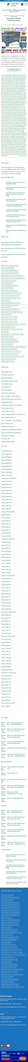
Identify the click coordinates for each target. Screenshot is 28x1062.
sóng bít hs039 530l (19, 102)
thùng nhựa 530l (11, 80)
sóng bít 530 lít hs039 (17, 139)
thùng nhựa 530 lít (21, 91)
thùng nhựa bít (12, 151)
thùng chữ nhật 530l (9, 102)
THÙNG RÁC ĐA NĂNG (7, 381)
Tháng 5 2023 (5, 557)
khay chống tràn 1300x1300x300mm (10, 273)
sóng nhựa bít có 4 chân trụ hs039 (15, 96)
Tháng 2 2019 (5, 700)
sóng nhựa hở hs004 (6, 942)
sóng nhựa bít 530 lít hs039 (11, 110)
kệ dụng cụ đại (13, 280)
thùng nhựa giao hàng (6, 962)
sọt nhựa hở (4, 954)
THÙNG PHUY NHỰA (7, 435)
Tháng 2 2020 (5, 663)
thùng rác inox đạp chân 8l (7, 344)
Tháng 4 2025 (5, 499)
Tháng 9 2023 (5, 545)
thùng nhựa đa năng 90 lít (7, 977)
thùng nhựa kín (17, 146)
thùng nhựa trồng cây (18, 974)
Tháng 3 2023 (5, 563)
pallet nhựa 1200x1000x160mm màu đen (11, 303)
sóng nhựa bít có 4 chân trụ (10, 91)
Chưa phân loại (5, 375)
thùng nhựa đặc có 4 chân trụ (8, 329)
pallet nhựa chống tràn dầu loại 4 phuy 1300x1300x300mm (10, 306)
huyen (21, 24)
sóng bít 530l (19, 151)
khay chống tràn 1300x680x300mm (10, 270)
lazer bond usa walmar (7, 242)
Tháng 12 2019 (5, 669)
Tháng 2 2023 (5, 566)
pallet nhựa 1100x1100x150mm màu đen (11, 920)
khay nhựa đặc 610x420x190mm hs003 (10, 905)
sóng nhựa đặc (12, 136)
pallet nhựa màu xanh (6, 927)
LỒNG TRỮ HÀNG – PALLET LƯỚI (10, 420)
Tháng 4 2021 (5, 624)
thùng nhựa (9, 99)
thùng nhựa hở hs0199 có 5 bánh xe (9, 972)
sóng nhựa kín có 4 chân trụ (7, 86)
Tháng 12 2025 (5, 475)
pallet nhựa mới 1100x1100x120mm (10, 930)
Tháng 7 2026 (5, 454)
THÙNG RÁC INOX (6, 411)
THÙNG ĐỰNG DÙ (6, 408)
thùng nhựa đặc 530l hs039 (7, 105)
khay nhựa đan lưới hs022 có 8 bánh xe (10, 902)
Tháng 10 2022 (5, 578)
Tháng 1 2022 (5, 606)
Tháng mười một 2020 (7, 636)
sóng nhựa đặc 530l (20, 136)
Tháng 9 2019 (5, 679)
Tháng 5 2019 (5, 691)
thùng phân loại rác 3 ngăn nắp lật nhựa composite (12, 334)
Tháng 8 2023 (5, 548)
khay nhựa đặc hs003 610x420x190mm (10, 910)
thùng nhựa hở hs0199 (18, 969)
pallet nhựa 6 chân (6, 300)
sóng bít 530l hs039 (9, 128)
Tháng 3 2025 (5, 502)
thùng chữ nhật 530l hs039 (7, 78)
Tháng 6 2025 (5, 493)
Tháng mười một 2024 (7, 511)
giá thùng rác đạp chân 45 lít (8, 268)
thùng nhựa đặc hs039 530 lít (7, 93)
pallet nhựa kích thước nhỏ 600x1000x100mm (12, 312)
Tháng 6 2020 (5, 651)
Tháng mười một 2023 (7, 539)
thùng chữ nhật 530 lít (13, 115)
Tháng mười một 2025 (7, 478)
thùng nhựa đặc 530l (10, 130)
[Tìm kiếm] (22, 4)
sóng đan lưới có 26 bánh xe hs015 (9, 947)
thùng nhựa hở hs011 (6, 969)
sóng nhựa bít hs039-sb (13, 147)
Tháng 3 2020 (5, 660)
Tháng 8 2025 (5, 487)
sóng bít (4, 94)
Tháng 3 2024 (5, 530)
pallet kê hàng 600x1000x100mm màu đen (11, 298)
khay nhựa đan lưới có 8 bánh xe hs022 (10, 897)
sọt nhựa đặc (14, 125)
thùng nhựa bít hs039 (22, 120)
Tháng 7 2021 (5, 618)
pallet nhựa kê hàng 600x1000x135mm (10, 309)
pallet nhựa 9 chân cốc (6, 917)
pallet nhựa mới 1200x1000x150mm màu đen (12, 932)
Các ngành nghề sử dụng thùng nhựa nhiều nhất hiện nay (16, 200)
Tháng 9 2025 (5, 484)
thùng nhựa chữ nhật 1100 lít (8, 957)
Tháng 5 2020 (5, 654)
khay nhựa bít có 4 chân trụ (19, 122)
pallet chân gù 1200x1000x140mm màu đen (11, 293)
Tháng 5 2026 (5, 460)
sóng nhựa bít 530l (10, 123)
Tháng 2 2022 (5, 603)
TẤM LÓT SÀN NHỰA (7, 417)
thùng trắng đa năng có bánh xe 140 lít (10, 984)
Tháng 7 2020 (5, 648)
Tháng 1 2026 (5, 472)
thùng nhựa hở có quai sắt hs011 (9, 967)
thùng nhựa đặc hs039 (19, 104)
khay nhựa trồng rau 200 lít (8, 895)
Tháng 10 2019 (5, 675)
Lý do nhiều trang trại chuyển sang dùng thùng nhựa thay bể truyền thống (15, 194)
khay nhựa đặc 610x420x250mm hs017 (10, 907)
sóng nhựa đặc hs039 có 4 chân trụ (11, 81)
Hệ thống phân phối (14, 1056)
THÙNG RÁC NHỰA (6, 393)
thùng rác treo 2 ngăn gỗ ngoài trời (9, 349)
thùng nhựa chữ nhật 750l (20, 954)
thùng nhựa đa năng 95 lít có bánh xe (10, 979)
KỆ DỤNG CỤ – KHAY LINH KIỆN (10, 429)
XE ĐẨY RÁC (4, 387)
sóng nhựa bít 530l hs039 (14, 97)
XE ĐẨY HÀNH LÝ (6, 402)
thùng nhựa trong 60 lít (7, 974)
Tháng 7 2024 (5, 517)
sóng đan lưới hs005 (6, 949)
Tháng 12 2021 (5, 609)
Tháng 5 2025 (5, 496)
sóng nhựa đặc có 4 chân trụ (20, 128)
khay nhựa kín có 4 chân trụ (11, 117)
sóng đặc (20, 952)
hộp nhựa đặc (21, 131)
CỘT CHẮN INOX (6, 384)
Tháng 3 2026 (5, 466)
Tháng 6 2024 (5, 521)
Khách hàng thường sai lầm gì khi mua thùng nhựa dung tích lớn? (16, 220)
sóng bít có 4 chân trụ (6, 125)
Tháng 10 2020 (5, 639)
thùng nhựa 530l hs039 (16, 134)
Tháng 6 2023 (5, 554)
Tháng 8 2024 (5, 514)
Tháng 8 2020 (5, 645)
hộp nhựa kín (22, 81)
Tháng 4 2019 (5, 694)
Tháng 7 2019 (5, 685)
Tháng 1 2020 (5, 666)
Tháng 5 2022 (5, 593)
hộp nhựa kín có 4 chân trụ (17, 109)
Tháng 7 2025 (5, 490)
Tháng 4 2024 (5, 527)
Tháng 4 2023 (5, 560)
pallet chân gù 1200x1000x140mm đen (10, 295)
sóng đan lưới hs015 (16, 949)
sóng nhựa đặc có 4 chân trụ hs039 (11, 112)
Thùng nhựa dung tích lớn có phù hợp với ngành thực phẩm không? (16, 205)
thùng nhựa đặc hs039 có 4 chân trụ (16, 152)
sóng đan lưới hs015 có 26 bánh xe (9, 952)
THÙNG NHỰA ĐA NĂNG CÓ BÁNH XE (12, 414)
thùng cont (10, 954)
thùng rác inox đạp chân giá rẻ (8, 346)
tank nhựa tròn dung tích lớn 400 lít (9, 322)
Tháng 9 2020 (5, 642)
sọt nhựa (3, 102)
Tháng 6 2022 (5, 590)
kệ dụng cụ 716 (5, 280)
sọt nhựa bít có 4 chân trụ (19, 105)
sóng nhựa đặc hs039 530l (12, 88)
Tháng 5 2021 (5, 621)
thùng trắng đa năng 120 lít (8, 982)
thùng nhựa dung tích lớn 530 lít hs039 (9, 83)
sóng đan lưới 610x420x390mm (9, 944)
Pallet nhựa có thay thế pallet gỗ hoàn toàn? (16, 231)
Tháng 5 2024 (5, 524)
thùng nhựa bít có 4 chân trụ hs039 (9, 120)
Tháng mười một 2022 (7, 575)
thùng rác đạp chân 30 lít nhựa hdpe (9, 354)
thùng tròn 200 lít (5, 356)
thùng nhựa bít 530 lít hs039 (7, 133)
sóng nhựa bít (4, 80)
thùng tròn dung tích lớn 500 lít (8, 359)
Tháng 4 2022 (5, 597)
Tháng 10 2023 (5, 542)
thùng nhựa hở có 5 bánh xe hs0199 (9, 964)
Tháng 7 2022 (5, 587)
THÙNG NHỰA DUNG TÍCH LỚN (10, 15)
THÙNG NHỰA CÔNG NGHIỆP (9, 432)
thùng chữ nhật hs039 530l (20, 133)
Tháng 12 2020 (5, 633)
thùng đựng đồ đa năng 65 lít (8, 987)
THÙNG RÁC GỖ (6, 372)
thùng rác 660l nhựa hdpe (7, 336)
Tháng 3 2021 (5, 627)
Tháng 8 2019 (5, 682)
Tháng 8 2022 (5, 584)
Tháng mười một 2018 (7, 703)
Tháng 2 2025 (5, 505)
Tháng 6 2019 (5, 688)
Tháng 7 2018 (5, 706)
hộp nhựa (3, 130)
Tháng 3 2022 (5, 600)
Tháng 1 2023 (5, 569)
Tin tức (23, 1056)
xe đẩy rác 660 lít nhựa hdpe (8, 361)
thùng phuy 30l (19, 329)
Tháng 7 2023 (5, 551)
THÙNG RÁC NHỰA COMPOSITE (10, 405)
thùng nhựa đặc (4, 107)
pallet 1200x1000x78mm (7, 288)
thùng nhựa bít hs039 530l (19, 324)
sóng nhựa (3, 123)
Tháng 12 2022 (5, 572)
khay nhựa (5, 115)
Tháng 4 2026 (5, 463)
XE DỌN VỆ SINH (6, 378)
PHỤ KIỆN (4, 438)
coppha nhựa (4, 265)
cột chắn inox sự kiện (13, 265)
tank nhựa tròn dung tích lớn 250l (9, 319)
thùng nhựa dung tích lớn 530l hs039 (13, 149)
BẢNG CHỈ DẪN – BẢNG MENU (10, 396)
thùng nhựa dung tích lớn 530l (13, 94)
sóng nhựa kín (9, 139)
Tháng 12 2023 (5, 536)
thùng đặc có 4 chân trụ (13, 131)
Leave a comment (23, 155)
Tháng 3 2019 (5, 697)
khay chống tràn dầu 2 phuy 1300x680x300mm (12, 275)
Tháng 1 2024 (5, 533)
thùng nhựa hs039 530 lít (20, 123)
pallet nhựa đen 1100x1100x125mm (10, 937)
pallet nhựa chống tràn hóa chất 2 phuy (10, 925)
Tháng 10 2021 (5, 615)
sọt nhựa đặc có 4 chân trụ (12, 143)
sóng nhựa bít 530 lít (5, 134)
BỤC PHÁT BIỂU (5, 390)
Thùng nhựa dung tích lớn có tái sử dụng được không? (15, 183)
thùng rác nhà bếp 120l (21, 346)
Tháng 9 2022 (5, 581)
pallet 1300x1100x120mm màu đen (10, 290)
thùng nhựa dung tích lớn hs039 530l (13, 126)
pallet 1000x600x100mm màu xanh (10, 285)
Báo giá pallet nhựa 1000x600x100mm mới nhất (16, 226)
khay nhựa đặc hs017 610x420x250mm (10, 912)
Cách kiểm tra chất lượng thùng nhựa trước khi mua (16, 188)
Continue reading (14, 69)
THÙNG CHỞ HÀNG (7, 426)
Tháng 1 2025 (5, 508)
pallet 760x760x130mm (7, 283)
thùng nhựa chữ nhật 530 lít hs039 (13, 154)
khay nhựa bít (17, 86)
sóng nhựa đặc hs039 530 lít (7, 101)
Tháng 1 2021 (5, 630)
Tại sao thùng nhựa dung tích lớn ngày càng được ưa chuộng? (16, 210)
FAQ (17, 1057)
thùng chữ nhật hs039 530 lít (16, 144)
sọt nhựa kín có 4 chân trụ (19, 101)
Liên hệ (13, 1057)
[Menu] (2, 4)
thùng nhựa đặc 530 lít (11, 141)
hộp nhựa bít (19, 117)
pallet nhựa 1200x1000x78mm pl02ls (10, 922)
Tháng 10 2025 (5, 481)
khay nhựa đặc (22, 143)
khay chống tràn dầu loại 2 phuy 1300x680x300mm (13, 278)
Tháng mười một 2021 (7, 612)
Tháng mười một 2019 (7, 672)
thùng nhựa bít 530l (5, 144)
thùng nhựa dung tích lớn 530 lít (15, 107)
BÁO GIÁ (22, 1058)
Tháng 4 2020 (5, 657)
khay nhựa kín (13, 89)
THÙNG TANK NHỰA (7, 441)
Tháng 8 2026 (5, 451)
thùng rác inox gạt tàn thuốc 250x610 (10, 341)
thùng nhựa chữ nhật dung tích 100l (9, 959)
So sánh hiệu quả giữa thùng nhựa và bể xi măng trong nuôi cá (16, 215)
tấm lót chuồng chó (20, 987)
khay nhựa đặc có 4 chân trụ (20, 78)
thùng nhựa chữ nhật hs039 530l (19, 118)
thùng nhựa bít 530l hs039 (7, 122)
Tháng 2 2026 (5, 469)
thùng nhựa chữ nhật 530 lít (19, 99)
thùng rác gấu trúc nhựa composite (9, 339)
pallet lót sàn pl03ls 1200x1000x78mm (10, 915)
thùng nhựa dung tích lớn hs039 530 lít (9, 138)
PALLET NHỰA (5, 423)
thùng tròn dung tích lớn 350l (17, 356)
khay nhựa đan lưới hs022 (7, 900)
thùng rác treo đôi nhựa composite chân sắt (11, 351)
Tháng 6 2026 (5, 457)
